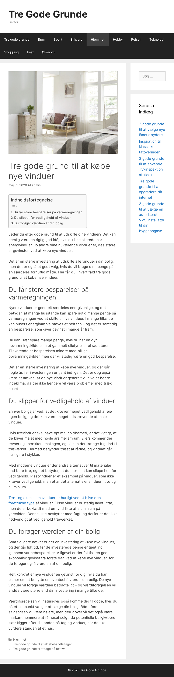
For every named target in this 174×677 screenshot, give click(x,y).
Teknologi (156, 39)
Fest (30, 52)
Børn (41, 39)
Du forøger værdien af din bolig (38, 223)
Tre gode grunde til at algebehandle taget (42, 644)
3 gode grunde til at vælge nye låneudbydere (152, 129)
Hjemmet (97, 39)
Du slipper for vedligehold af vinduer (42, 218)
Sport (58, 39)
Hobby (118, 39)
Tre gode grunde (16, 39)
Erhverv (76, 39)
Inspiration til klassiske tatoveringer (150, 146)
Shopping (11, 52)
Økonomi (48, 52)
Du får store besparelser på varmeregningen (48, 212)
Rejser (136, 39)
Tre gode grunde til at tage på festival (39, 649)
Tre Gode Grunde (48, 14)
